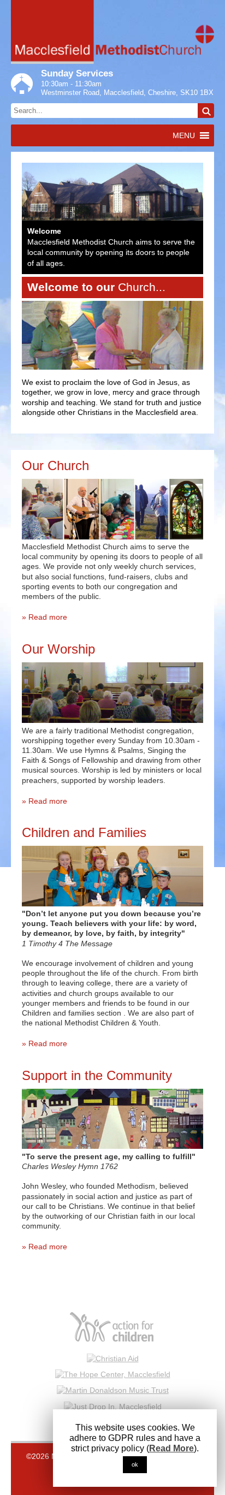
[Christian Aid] (113, 1358)
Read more (47, 617)
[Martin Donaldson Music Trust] (113, 1389)
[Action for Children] (112, 1327)
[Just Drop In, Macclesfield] (113, 1406)
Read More (171, 1448)
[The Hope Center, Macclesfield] (112, 1373)
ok (135, 1464)
